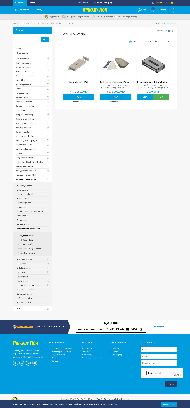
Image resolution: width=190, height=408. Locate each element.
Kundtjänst (56, 358)
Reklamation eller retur (92, 358)
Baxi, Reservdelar (70, 23)
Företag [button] (32, 3)
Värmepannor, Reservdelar (51, 23)
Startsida (16, 23)
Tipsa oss (86, 351)
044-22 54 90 (103, 399)
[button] (37, 10)
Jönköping (107, 3)
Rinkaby (92, 3)
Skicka (171, 384)
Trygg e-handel (58, 354)
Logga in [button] (172, 3)
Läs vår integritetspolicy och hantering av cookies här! (95, 404)
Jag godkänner (169, 404)
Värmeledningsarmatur (30, 23)
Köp (161, 97)
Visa (79, 97)
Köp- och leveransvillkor (62, 348)
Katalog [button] (158, 3)
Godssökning (88, 354)
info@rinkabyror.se (119, 399)
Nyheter (55, 361)
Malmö (99, 3)
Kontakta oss (88, 348)
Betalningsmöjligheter (61, 351)
